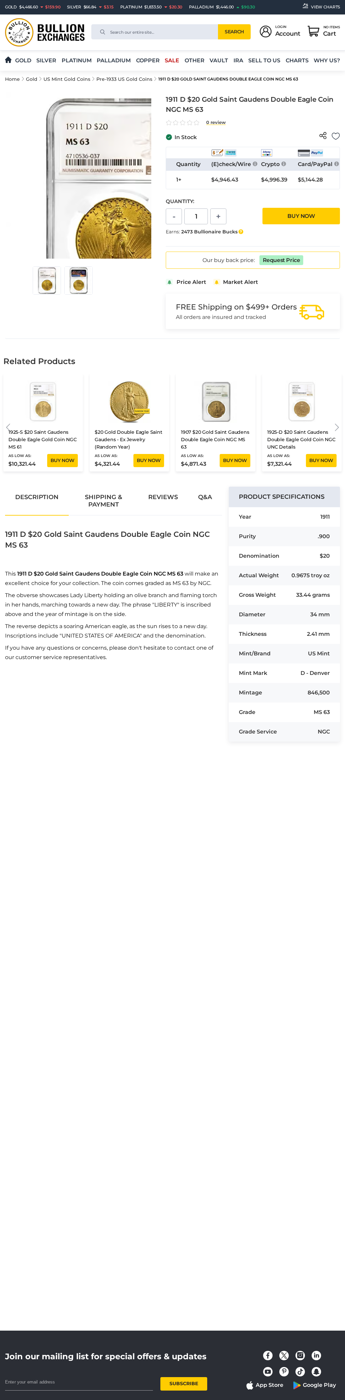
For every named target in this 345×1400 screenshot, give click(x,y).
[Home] (8, 60)
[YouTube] (268, 1371)
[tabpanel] (113, 590)
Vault (219, 60)
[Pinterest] (284, 1371)
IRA (238, 60)
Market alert (240, 282)
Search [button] (234, 32)
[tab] (37, 497)
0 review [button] (216, 122)
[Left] (8, 427)
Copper (148, 60)
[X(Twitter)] (284, 1355)
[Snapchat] (316, 1371)
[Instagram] (300, 1355)
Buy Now (301, 216)
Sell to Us (264, 60)
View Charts (325, 6)
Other (195, 60)
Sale (172, 60)
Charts (297, 60)
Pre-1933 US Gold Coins (124, 79)
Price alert (191, 282)
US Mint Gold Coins (66, 79)
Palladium (114, 60)
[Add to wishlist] (336, 136)
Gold (23, 60)
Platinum (77, 60)
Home (12, 79)
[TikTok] (300, 1371)
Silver (46, 60)
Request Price (281, 260)
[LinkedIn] (316, 1355)
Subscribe (183, 1383)
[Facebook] (268, 1355)
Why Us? (327, 60)
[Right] (337, 427)
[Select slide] (47, 280)
